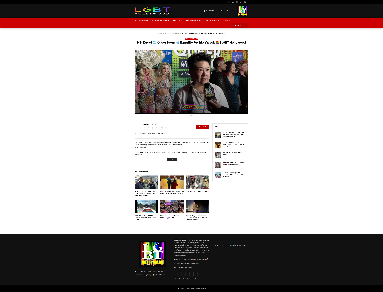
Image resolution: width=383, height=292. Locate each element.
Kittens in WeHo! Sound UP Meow (197, 191)
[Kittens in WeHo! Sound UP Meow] (218, 155)
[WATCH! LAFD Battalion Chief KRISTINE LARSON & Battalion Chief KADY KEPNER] (218, 135)
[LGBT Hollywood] (152, 10)
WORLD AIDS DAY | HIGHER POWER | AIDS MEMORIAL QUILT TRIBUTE (145, 218)
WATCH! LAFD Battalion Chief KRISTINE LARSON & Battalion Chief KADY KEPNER (145, 193)
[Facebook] (225, 2)
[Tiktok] (241, 2)
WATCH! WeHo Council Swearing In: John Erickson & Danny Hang (172, 192)
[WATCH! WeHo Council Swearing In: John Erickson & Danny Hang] (218, 145)
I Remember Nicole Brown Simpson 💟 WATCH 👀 (169, 217)
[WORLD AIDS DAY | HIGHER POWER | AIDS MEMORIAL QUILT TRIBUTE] (218, 175)
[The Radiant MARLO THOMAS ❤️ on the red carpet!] (218, 165)
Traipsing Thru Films (193, 20)
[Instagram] (237, 2)
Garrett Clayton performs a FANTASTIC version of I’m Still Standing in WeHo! (196, 218)
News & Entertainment (172, 33)
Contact (226, 20)
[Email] (245, 2)
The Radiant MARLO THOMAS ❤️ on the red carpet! (233, 164)
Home (160, 33)
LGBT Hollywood (141, 20)
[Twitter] (229, 2)
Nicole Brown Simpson (160, 20)
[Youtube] (233, 2)
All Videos (202, 126)
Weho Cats (177, 20)
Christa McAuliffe (212, 20)
